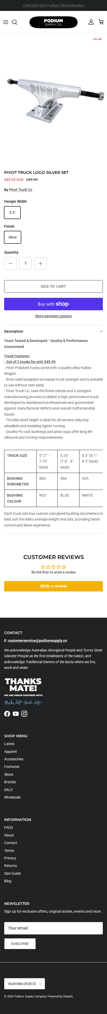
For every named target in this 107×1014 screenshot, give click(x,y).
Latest (9, 744)
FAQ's (8, 827)
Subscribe (20, 944)
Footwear (12, 767)
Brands (10, 782)
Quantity (11, 252)
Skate (8, 774)
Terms (9, 850)
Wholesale (12, 797)
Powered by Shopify (60, 996)
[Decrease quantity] (10, 263)
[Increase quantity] (40, 263)
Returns (10, 866)
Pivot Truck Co (20, 190)
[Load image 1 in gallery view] (53, 101)
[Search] (17, 22)
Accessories (13, 759)
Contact (10, 843)
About (9, 835)
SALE (8, 790)
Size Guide (12, 873)
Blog (7, 881)
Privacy (10, 858)
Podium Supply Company (30, 996)
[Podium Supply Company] (53, 22)
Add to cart (53, 286)
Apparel (10, 751)
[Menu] (5, 22)
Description (13, 331)
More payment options (53, 316)
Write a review (53, 586)
